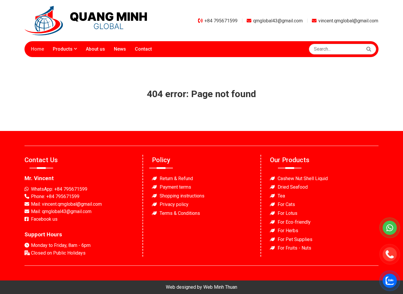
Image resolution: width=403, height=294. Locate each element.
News (120, 49)
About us (95, 49)
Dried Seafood (293, 187)
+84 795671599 (220, 21)
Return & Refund (176, 178)
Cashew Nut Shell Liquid (303, 178)
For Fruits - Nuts (294, 248)
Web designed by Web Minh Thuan (201, 287)
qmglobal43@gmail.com (278, 21)
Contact (143, 49)
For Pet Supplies (295, 239)
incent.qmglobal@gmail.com (73, 204)
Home (37, 49)
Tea (281, 196)
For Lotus (287, 213)
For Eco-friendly (294, 222)
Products (63, 49)
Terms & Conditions (180, 213)
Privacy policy (174, 204)
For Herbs (288, 230)
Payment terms (175, 187)
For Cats (286, 204)
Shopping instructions (182, 196)
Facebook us (44, 219)
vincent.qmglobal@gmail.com (348, 21)
